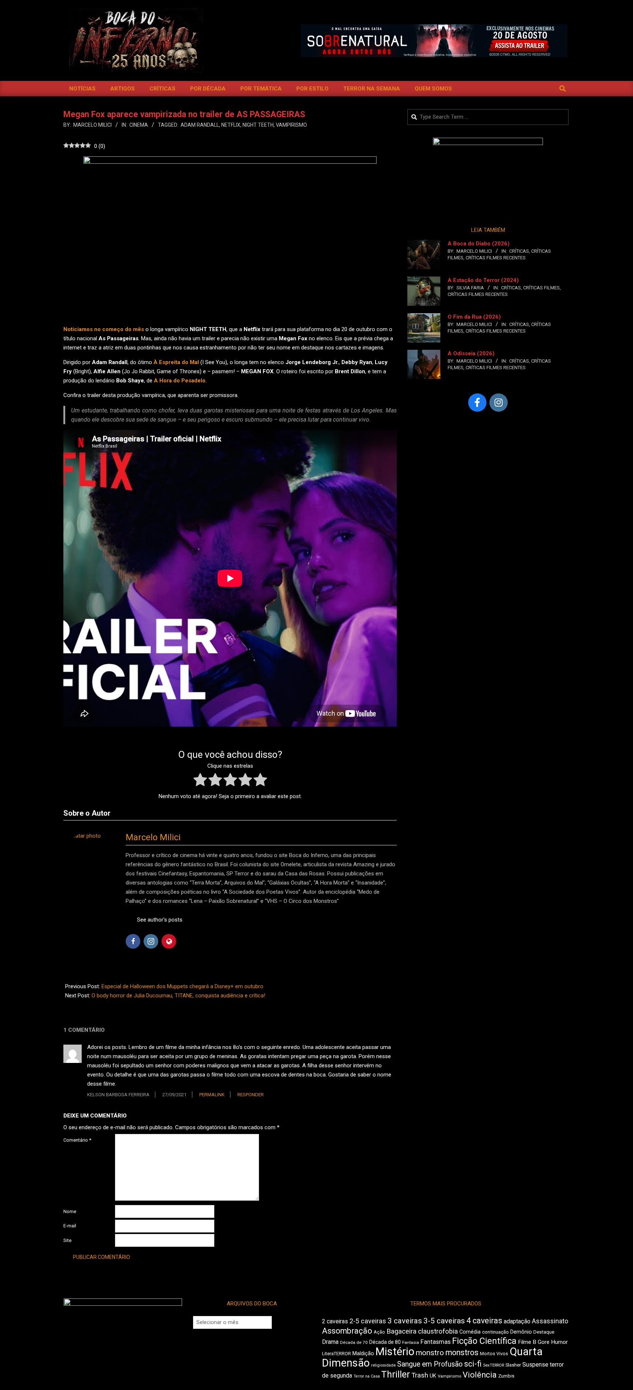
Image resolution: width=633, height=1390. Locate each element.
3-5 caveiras (444, 1320)
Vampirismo (291, 125)
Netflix (230, 125)
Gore (543, 1342)
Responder (250, 1094)
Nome (69, 1211)
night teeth (258, 125)
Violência (480, 1374)
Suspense (535, 1364)
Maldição (363, 1353)
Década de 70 (354, 1342)
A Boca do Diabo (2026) (479, 243)
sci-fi (473, 1363)
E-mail (69, 1225)
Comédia (470, 1332)
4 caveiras (484, 1320)
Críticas (519, 251)
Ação (379, 1332)
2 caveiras (335, 1321)
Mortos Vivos (494, 1353)
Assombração (347, 1330)
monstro (430, 1352)
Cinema (138, 125)
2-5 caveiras (367, 1321)
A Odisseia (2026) (471, 353)
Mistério (394, 1351)
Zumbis (506, 1376)
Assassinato (550, 1321)
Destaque (543, 1332)
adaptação (517, 1321)
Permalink (212, 1094)
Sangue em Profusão (430, 1364)
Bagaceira (401, 1331)
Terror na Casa (366, 1376)
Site (67, 1240)
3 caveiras (405, 1320)
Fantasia (410, 1342)
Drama (330, 1341)
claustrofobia (438, 1331)
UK (433, 1375)
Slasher (513, 1365)
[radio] (200, 781)
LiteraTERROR (336, 1353)
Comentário (77, 1140)
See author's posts (159, 919)
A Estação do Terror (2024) (483, 280)
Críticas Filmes (541, 287)
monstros (461, 1352)
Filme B (527, 1342)
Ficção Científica (484, 1341)
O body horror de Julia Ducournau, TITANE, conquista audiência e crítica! (178, 995)
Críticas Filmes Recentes (496, 257)
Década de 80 (385, 1342)
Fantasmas (436, 1341)
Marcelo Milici (153, 837)
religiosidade (383, 1365)
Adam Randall (200, 125)
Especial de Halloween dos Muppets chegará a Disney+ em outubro (182, 986)
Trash (419, 1375)
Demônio (521, 1331)
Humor (559, 1342)
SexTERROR (493, 1365)
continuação (495, 1332)
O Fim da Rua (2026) (474, 317)
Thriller (395, 1374)
